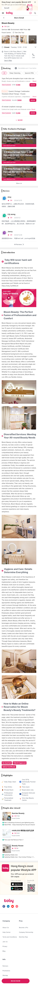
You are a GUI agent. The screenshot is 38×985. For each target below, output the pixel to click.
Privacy (5, 946)
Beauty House (17, 846)
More (18, 183)
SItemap (5, 975)
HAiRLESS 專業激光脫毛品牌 (23, 830)
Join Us (5, 941)
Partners (5, 966)
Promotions (6, 971)
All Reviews (18, 244)
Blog (4, 951)
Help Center (7, 932)
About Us (6, 927)
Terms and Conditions (10, 937)
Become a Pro (23, 927)
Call (33, 57)
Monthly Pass (23, 937)
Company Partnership (26, 932)
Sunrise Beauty (18, 813)
